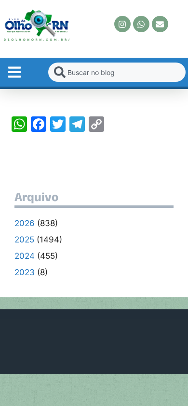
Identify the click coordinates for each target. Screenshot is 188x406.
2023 (24, 272)
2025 (24, 239)
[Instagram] (122, 24)
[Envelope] (160, 24)
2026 (24, 223)
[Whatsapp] (141, 24)
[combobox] (117, 72)
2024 (24, 256)
